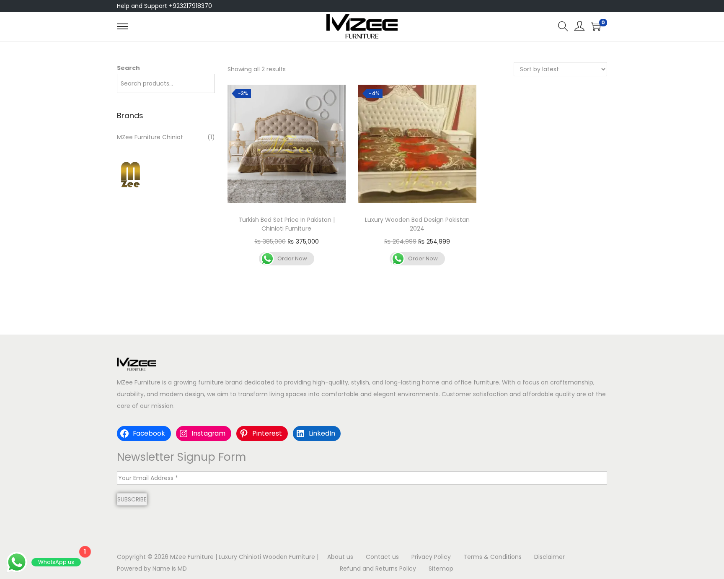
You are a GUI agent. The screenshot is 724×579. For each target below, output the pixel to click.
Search (128, 68)
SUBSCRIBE (132, 499)
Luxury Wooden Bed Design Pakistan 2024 (417, 224)
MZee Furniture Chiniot (150, 137)
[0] (596, 26)
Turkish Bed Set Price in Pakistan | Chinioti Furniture (286, 224)
